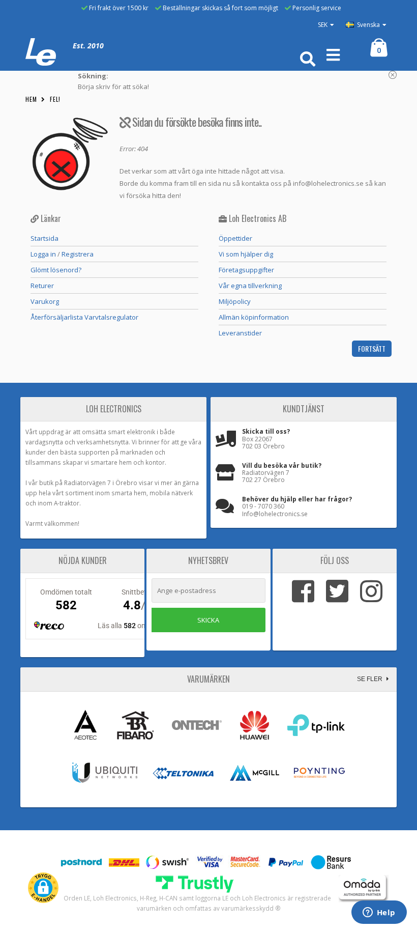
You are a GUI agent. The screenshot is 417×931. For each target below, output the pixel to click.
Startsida (44, 238)
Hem (31, 99)
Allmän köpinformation (254, 317)
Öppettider (235, 238)
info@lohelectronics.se (328, 183)
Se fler (370, 679)
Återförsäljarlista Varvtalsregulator (84, 317)
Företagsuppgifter (246, 269)
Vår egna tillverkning (250, 285)
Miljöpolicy (235, 301)
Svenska (367, 24)
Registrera (78, 254)
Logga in (43, 254)
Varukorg (45, 301)
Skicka (208, 620)
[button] (43, 887)
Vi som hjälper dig (246, 254)
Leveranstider (240, 332)
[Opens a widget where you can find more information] (379, 913)
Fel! (55, 99)
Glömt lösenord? (56, 269)
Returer (42, 285)
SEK (322, 24)
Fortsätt (371, 348)
